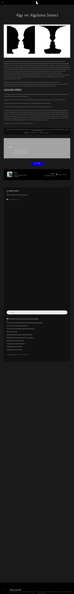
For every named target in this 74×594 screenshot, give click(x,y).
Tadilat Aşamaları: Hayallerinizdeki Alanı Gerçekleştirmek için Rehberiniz (25, 322)
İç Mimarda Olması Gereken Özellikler (16, 343)
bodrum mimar (53, 129)
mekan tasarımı (39, 130)
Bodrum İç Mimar (11, 129)
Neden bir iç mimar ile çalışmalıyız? (15, 340)
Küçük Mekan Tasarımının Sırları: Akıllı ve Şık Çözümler (20, 337)
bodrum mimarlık (60, 129)
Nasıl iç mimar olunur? (12, 331)
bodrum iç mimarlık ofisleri (43, 129)
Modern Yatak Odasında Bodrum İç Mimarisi (17, 325)
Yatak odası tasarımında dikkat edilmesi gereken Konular (20, 328)
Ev (7, 354)
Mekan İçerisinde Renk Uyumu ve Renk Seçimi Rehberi (19, 334)
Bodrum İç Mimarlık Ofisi (30, 129)
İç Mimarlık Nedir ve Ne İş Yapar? (14, 346)
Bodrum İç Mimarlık (20, 129)
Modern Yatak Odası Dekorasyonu (15, 349)
